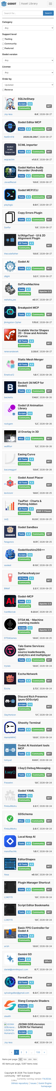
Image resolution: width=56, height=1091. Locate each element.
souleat (7, 565)
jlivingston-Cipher (12, 322)
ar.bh (6, 946)
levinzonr (8, 493)
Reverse (8, 89)
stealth (7, 1016)
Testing (8, 39)
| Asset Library (28, 3)
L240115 (8, 897)
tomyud (8, 760)
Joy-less (8, 114)
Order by (7, 79)
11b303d (46, 1078)
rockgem (8, 423)
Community (10, 43)
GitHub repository (19, 1083)
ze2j (6, 519)
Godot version (9, 54)
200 (30, 1059)
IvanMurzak (10, 612)
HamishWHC (10, 737)
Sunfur (7, 227)
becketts (8, 397)
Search (48, 13)
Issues (33, 1083)
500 (35, 1059)
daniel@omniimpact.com (16, 969)
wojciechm (9, 159)
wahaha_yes (10, 299)
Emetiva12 (9, 374)
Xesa (6, 874)
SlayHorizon (10, 714)
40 (20, 1059)
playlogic (8, 204)
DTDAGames (10, 638)
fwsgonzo (9, 542)
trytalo (7, 666)
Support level (9, 34)
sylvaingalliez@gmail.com (16, 993)
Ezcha (7, 688)
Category (7, 22)
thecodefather (11, 253)
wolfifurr (8, 446)
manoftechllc (10, 851)
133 (38, 1052)
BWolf (7, 588)
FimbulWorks (10, 806)
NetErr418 (9, 137)
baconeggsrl (10, 469)
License (6, 66)
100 (25, 1059)
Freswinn (8, 782)
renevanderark (11, 351)
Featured (9, 48)
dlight (7, 276)
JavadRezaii (10, 182)
